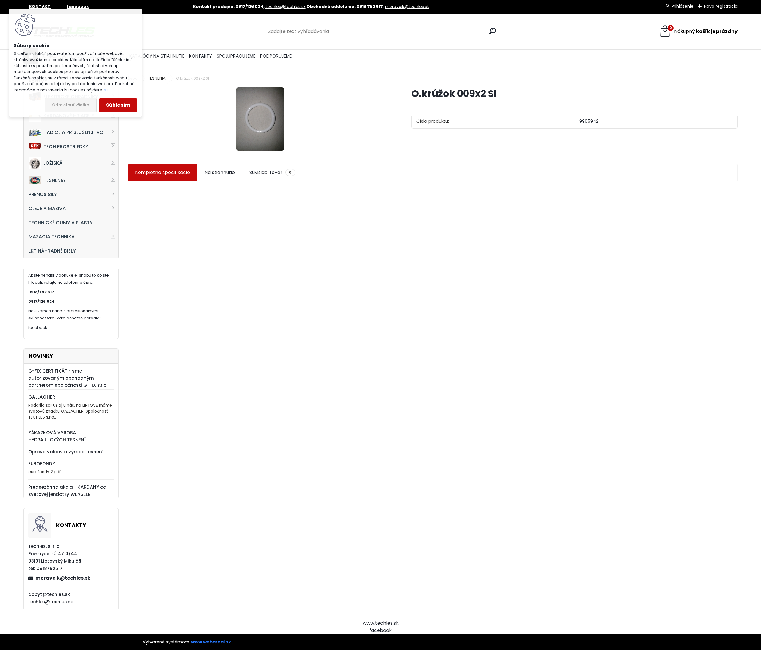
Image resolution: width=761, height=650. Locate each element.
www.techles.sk (381, 623)
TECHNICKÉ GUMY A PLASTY (61, 222)
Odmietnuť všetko (70, 105)
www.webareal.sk (211, 642)
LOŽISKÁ (52, 163)
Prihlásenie (683, 6)
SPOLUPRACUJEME (236, 56)
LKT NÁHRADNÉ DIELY (52, 250)
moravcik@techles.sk (407, 7)
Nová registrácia (721, 6)
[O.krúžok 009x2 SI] (260, 119)
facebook (37, 327)
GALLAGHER (41, 397)
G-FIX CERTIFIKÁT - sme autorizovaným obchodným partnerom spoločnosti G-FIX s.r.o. (67, 378)
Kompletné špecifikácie (162, 172)
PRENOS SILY (43, 194)
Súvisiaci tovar (270, 172)
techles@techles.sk (285, 7)
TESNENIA (54, 180)
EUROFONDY (41, 463)
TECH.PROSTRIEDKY (65, 146)
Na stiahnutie (220, 172)
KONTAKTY (200, 56)
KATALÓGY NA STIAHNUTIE (156, 56)
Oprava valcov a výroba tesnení (65, 452)
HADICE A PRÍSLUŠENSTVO (73, 132)
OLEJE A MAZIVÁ (47, 208)
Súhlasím (118, 105)
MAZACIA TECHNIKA (52, 236)
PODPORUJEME (276, 56)
